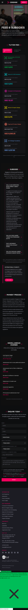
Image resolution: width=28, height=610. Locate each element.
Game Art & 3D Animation (7, 512)
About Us (4, 523)
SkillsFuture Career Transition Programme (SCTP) (12, 237)
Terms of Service (17, 476)
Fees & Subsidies (6, 498)
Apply (24, 2)
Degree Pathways (6, 518)
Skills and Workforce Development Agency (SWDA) (12, 186)
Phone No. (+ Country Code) (9, 452)
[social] (3, 552)
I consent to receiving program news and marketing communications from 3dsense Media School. (13, 470)
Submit (14, 479)
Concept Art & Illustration (7, 505)
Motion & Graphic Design (7, 507)
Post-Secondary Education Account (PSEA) (11, 245)
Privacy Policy (9, 476)
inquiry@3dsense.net (6, 547)
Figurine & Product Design (7, 514)
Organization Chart (6, 529)
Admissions (4, 496)
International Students (17, 51)
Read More (9, 280)
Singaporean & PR (7, 51)
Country (4, 434)
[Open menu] (2, 2)
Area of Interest (6, 440)
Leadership (4, 525)
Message (4, 457)
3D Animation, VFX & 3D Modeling (9, 509)
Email (3, 428)
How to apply (5, 500)
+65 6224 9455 (5, 545)
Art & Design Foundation (7, 516)
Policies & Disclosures (6, 567)
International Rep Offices (7, 527)
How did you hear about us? (9, 446)
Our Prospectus (5, 494)
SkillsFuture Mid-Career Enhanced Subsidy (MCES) (13, 252)
